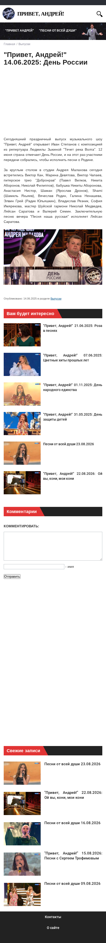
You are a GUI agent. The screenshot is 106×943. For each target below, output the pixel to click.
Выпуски (56, 298)
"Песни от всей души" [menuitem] (58, 30)
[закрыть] (91, 13)
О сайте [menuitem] (53, 928)
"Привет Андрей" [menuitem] (19, 30)
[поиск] (100, 13)
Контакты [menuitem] (53, 917)
